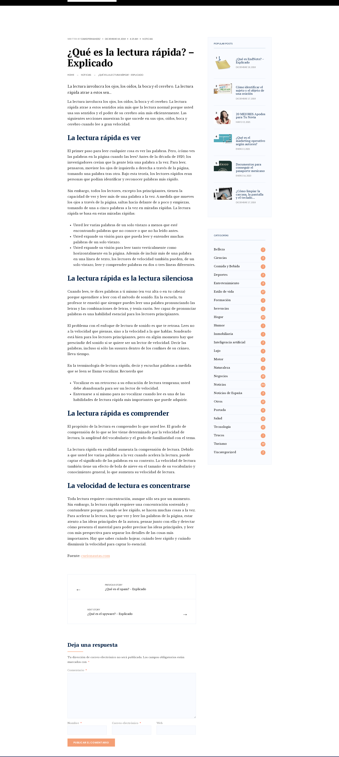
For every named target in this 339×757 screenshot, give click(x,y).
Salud (218, 418)
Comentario (77, 670)
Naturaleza (222, 367)
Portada (220, 410)
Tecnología (222, 427)
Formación (222, 300)
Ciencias (220, 258)
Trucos (219, 435)
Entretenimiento (226, 283)
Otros (218, 401)
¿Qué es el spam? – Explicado (125, 587)
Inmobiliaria (223, 334)
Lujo (217, 351)
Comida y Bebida (227, 266)
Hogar (218, 317)
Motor (218, 359)
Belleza (219, 249)
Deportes (221, 275)
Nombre (74, 723)
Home (70, 74)
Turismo (220, 444)
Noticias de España (228, 393)
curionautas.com (95, 556)
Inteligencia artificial (229, 342)
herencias (221, 308)
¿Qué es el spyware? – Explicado (109, 612)
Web (160, 723)
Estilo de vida (224, 291)
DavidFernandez (90, 39)
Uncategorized (225, 452)
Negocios (221, 376)
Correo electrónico (126, 723)
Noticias (147, 39)
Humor (219, 325)
